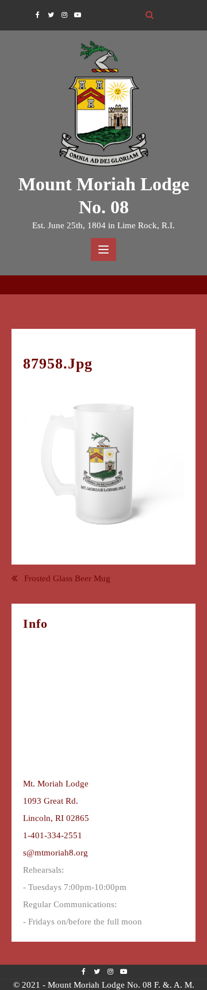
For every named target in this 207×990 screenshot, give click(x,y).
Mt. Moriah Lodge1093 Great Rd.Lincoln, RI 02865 (56, 801)
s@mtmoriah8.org (55, 852)
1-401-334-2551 (52, 835)
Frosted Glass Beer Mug (67, 578)
